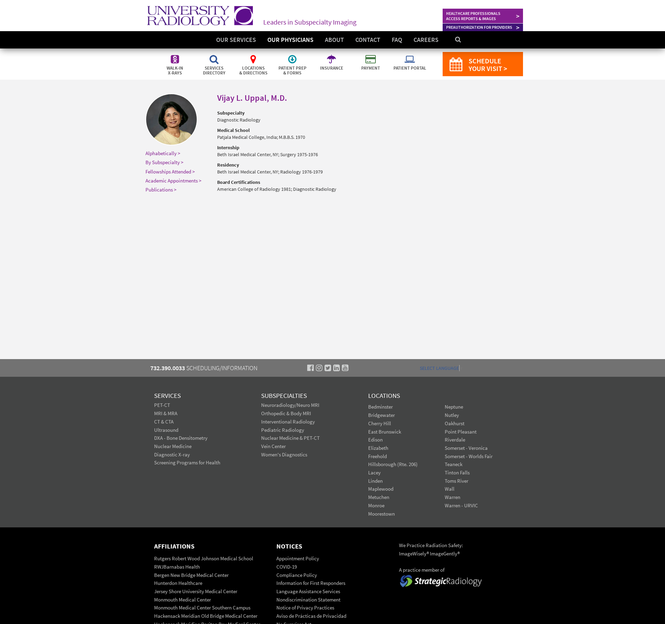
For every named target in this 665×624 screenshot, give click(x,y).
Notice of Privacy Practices (305, 607)
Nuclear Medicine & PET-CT (290, 438)
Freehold (377, 456)
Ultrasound (166, 430)
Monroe (376, 505)
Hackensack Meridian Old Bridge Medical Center (205, 616)
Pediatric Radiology (282, 430)
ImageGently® (445, 553)
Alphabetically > (162, 153)
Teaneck (453, 464)
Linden (375, 481)
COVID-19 (286, 566)
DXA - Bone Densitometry (180, 438)
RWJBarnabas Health (177, 566)
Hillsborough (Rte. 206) (393, 464)
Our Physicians (290, 40)
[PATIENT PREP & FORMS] (292, 55)
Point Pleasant (461, 431)
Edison (375, 439)
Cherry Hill (379, 423)
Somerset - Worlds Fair (469, 456)
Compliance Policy (296, 575)
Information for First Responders (310, 583)
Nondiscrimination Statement (308, 599)
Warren (452, 497)
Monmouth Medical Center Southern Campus (202, 607)
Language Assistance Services (308, 591)
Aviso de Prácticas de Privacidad (311, 616)
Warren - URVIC (461, 505)
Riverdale (455, 439)
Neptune (454, 406)
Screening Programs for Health (187, 462)
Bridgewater (381, 415)
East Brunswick (384, 431)
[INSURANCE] (332, 55)
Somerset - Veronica (466, 448)
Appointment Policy (297, 558)
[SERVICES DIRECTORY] (214, 55)
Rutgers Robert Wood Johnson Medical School (203, 558)
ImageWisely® (414, 553)
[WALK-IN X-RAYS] (175, 55)
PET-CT (162, 405)
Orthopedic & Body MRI (286, 413)
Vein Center (273, 446)
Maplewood (380, 488)
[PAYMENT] (371, 55)
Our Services (236, 40)
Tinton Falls (457, 472)
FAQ (397, 40)
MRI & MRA (165, 413)
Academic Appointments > (173, 180)
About (334, 40)
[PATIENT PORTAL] (410, 55)
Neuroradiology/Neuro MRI (290, 405)
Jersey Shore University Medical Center (195, 591)
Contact (367, 40)
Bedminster (380, 406)
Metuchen (378, 497)
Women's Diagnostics (284, 454)
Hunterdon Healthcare (178, 583)
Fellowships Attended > (170, 171)
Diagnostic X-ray (172, 454)
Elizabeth (378, 448)
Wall (449, 488)
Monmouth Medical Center (182, 599)
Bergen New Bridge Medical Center (191, 575)
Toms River (456, 481)
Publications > (160, 189)
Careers (426, 40)
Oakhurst (454, 423)
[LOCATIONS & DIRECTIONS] (253, 55)
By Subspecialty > (164, 162)
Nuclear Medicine (173, 446)
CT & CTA (164, 421)
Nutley (452, 415)
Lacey (374, 472)
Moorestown (381, 513)
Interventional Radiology (288, 421)
